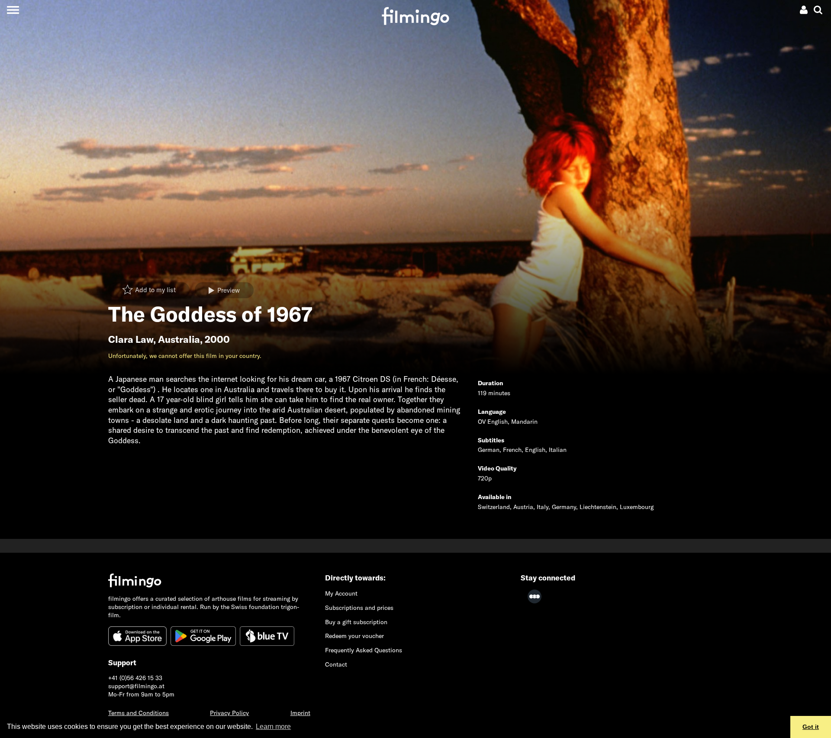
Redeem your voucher (354, 636)
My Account (341, 593)
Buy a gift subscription (356, 622)
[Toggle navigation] (13, 9)
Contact (336, 664)
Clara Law (130, 339)
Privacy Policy (229, 713)
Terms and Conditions (138, 713)
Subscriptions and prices (359, 608)
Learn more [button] (273, 726)
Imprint (300, 713)
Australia (179, 339)
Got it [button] (810, 726)
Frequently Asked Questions (363, 650)
